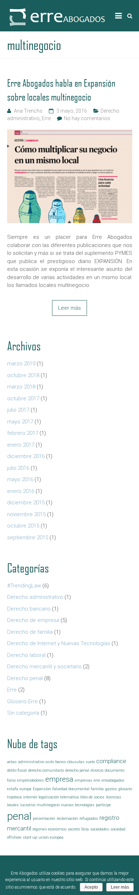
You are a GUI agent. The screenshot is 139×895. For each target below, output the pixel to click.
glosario (125, 789)
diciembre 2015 (26, 502)
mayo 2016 (20, 479)
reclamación (67, 818)
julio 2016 (18, 468)
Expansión (42, 789)
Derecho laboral (26, 655)
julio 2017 (18, 410)
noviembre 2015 (26, 514)
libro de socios (92, 797)
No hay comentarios (87, 118)
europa (25, 789)
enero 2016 (20, 491)
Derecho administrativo (35, 597)
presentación (44, 818)
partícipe (103, 805)
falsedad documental (70, 789)
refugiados (88, 818)
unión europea (50, 837)
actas (12, 762)
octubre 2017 (23, 398)
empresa (59, 779)
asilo (50, 762)
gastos (111, 789)
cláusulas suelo (81, 762)
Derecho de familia (30, 632)
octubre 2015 (23, 526)
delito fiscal (17, 770)
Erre (46, 118)
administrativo (31, 762)
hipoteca (14, 797)
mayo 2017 (20, 421)
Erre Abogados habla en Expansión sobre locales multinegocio (61, 90)
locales (13, 805)
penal (19, 816)
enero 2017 (20, 445)
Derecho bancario (29, 609)
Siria (85, 829)
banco (60, 762)
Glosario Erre (22, 701)
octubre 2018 (23, 375)
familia (97, 789)
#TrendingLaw (24, 585)
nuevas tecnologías (77, 805)
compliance (111, 761)
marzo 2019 (21, 363)
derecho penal (77, 770)
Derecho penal (25, 678)
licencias (113, 797)
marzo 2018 (21, 387)
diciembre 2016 (26, 456)
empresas (83, 780)
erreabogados (113, 780)
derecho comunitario (46, 770)
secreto (74, 829)
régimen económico (49, 829)
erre (97, 780)
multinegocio (48, 805)
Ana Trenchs (28, 111)
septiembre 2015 (27, 537)
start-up (30, 837)
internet (30, 797)
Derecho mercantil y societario (44, 666)
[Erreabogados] (57, 7)
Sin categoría (23, 713)
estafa (12, 789)
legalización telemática (58, 797)
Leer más (69, 308)
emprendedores (30, 780)
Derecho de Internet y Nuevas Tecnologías (58, 643)
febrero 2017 (22, 433)
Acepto (91, 887)
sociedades (99, 829)
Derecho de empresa (33, 620)
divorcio (97, 770)
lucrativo (27, 805)
